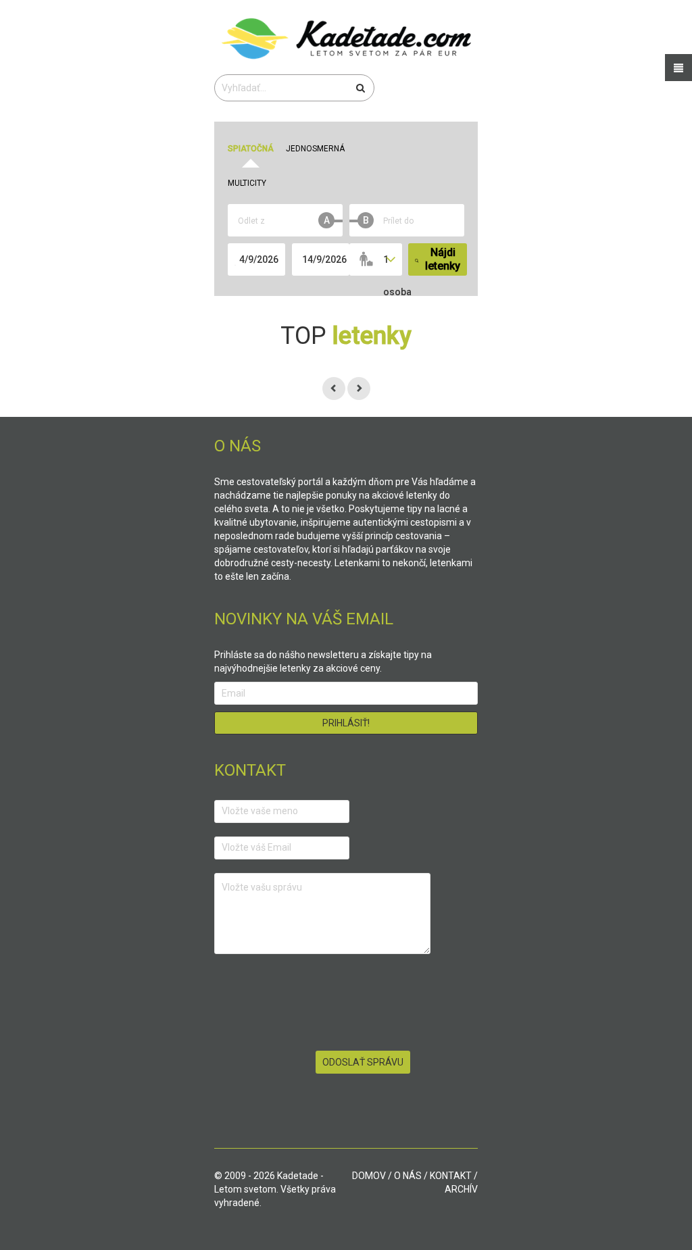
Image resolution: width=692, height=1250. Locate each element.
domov (369, 1175)
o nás (408, 1175)
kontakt (451, 1175)
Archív (461, 1189)
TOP (346, 336)
